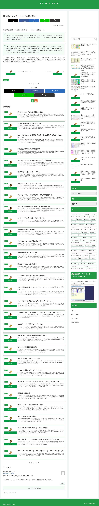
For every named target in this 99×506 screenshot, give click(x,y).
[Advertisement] (84, 25)
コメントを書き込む (34, 488)
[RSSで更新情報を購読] (36, 100)
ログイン (73, 310)
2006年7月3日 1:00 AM (8, 473)
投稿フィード (74, 314)
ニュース (7, 80)
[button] (55, 20)
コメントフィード (76, 318)
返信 (63, 483)
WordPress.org (75, 322)
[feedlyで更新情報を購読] (32, 100)
